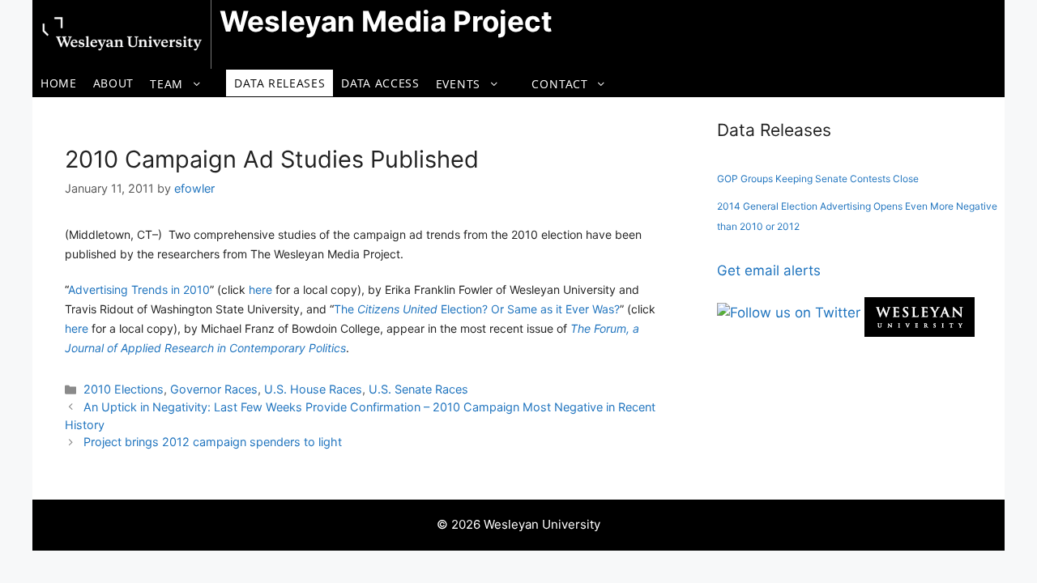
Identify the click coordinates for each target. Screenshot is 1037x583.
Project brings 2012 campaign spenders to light (212, 442)
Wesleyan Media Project (386, 21)
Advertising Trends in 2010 (139, 289)
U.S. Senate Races (418, 389)
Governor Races (214, 389)
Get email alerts (769, 270)
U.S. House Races (313, 389)
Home (59, 83)
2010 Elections (123, 389)
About (113, 83)
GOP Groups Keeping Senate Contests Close (818, 178)
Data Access (380, 83)
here (260, 289)
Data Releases (279, 83)
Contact (559, 83)
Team (166, 83)
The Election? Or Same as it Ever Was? (477, 309)
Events (458, 83)
